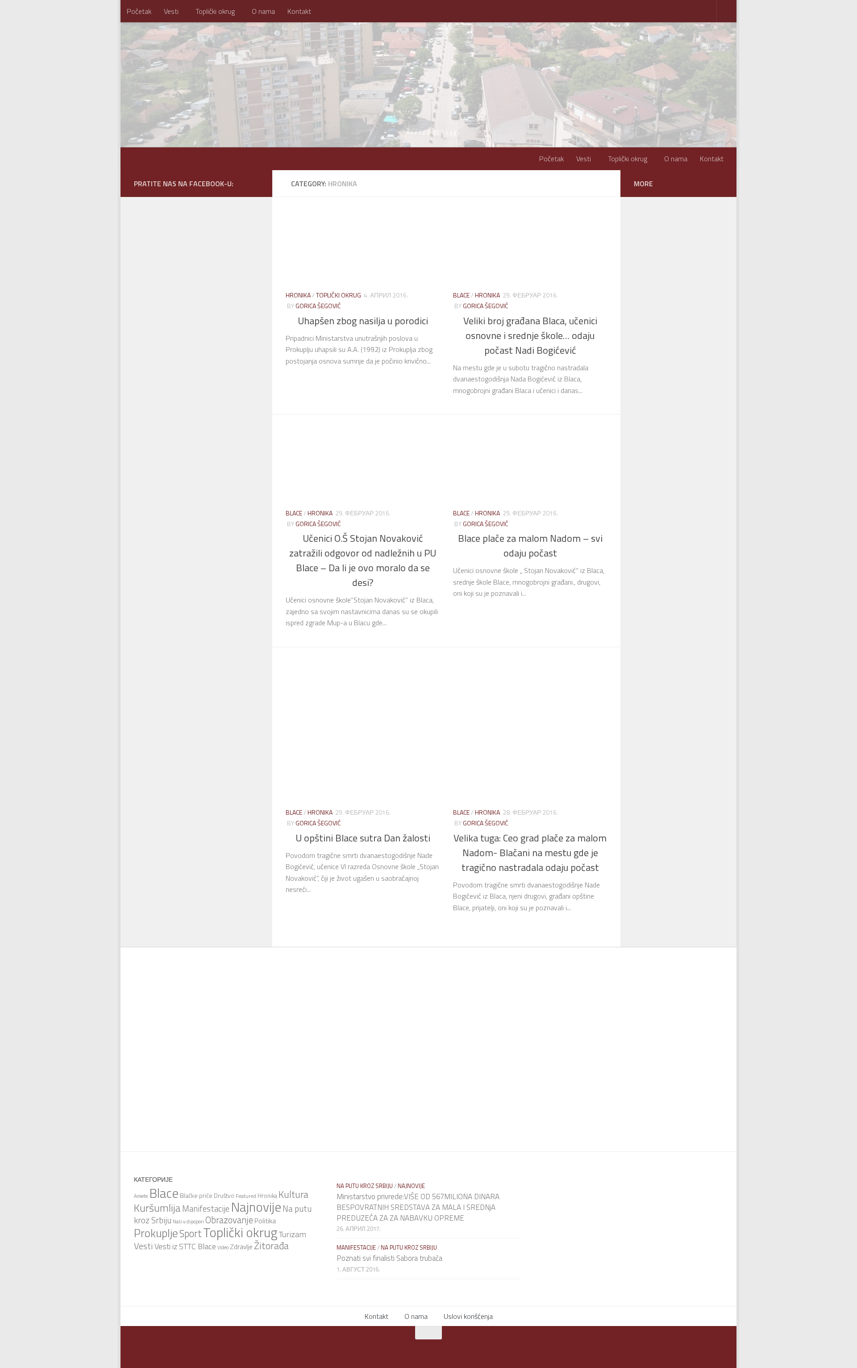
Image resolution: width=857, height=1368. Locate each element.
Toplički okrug (215, 11)
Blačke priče (196, 1195)
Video (223, 1247)
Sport (190, 1233)
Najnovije (256, 1207)
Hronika (298, 295)
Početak (139, 11)
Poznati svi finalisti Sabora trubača (389, 1258)
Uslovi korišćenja (468, 1316)
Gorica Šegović (318, 305)
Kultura (293, 1194)
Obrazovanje (229, 1220)
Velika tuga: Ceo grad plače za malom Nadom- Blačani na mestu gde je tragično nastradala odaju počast (530, 852)
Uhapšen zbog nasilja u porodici (363, 320)
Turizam (292, 1234)
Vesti (171, 11)
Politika (265, 1220)
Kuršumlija (157, 1208)
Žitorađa (271, 1245)
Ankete (141, 1196)
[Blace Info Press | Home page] (245, 58)
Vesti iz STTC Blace (185, 1246)
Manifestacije (205, 1208)
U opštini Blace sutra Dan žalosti (362, 837)
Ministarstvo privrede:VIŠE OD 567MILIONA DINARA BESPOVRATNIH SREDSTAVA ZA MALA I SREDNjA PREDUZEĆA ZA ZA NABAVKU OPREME (418, 1207)
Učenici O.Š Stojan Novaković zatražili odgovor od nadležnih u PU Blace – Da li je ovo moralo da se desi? (362, 560)
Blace (461, 295)
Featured (246, 1196)
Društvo (224, 1195)
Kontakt (299, 11)
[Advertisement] (453, 687)
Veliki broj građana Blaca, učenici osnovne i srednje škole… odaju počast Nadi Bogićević (530, 335)
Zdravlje (241, 1247)
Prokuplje (156, 1233)
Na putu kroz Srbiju (365, 1185)
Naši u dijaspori (188, 1221)
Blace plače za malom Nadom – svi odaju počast (530, 546)
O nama (263, 11)
